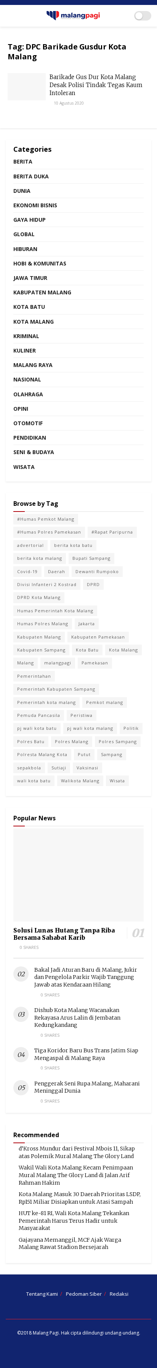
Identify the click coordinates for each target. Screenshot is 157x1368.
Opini (20, 408)
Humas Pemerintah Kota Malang (55, 610)
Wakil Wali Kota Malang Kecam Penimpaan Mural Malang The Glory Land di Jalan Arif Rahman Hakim (76, 1175)
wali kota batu (34, 780)
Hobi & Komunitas (39, 263)
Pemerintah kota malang (46, 702)
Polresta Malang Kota (42, 754)
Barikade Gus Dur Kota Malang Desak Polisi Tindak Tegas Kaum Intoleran (96, 85)
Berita (22, 161)
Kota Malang (33, 321)
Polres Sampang (118, 741)
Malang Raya (33, 365)
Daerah (56, 571)
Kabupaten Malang (42, 292)
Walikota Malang (80, 780)
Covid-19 (27, 571)
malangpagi (57, 663)
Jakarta (86, 623)
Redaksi (119, 1293)
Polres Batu (31, 741)
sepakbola (29, 768)
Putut (84, 754)
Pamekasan (95, 663)
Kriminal (26, 336)
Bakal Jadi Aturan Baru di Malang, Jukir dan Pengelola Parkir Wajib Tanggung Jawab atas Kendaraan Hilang (85, 977)
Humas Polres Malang (42, 623)
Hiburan (25, 249)
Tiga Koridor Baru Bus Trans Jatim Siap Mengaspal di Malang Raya (86, 1054)
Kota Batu (29, 306)
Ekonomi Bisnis (35, 205)
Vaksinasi (87, 768)
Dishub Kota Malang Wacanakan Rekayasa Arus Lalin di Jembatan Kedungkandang (77, 1017)
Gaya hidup (29, 219)
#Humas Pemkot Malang (45, 519)
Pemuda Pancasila (38, 715)
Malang (25, 663)
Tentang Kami (42, 1293)
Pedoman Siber (84, 1293)
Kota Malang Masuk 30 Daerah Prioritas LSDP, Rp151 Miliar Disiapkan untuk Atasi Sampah (80, 1198)
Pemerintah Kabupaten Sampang (56, 689)
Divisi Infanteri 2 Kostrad (47, 584)
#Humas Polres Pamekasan (49, 532)
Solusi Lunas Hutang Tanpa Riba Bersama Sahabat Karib (64, 934)
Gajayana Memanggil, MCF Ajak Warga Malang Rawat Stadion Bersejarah (70, 1243)
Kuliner (24, 350)
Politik (131, 728)
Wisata (24, 466)
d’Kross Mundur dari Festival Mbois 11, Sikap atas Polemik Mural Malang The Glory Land (77, 1152)
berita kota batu (73, 545)
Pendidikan (29, 437)
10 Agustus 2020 (68, 103)
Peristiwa (81, 715)
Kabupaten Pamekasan (98, 637)
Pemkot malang (104, 702)
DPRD (93, 584)
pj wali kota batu (37, 728)
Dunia (21, 190)
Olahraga (28, 394)
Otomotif (28, 423)
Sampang (111, 754)
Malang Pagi (46, 1333)
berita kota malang (39, 558)
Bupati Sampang (91, 558)
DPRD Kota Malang (39, 597)
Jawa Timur (30, 277)
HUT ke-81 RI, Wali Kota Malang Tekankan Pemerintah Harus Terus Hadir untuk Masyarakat (74, 1220)
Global (24, 234)
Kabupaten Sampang (41, 650)
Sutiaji (58, 768)
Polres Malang (71, 741)
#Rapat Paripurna (112, 532)
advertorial (30, 545)
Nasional (27, 379)
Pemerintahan (34, 676)
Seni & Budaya (33, 452)
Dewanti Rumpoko (97, 571)
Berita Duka (31, 176)
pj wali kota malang (90, 728)
